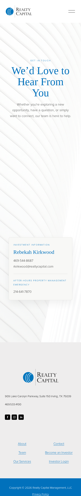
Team (22, 452)
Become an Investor (59, 452)
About (22, 443)
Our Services (22, 461)
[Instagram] (14, 417)
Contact (58, 443)
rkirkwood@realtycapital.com (33, 266)
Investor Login (59, 461)
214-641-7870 (22, 291)
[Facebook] (7, 417)
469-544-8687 (23, 260)
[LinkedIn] (21, 417)
